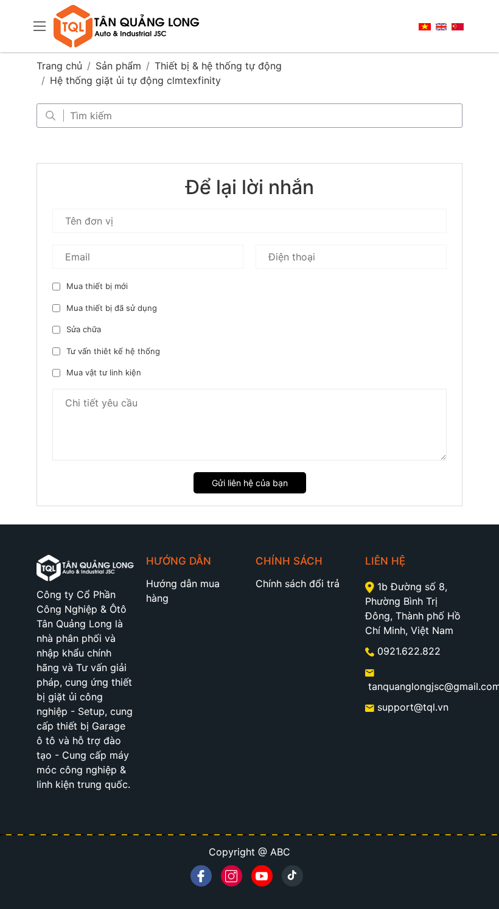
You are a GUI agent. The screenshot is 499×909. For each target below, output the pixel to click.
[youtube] (262, 875)
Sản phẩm (118, 66)
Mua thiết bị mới (97, 286)
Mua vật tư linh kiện (103, 372)
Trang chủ (59, 66)
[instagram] (231, 875)
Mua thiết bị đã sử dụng (111, 308)
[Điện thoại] (371, 651)
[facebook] (201, 875)
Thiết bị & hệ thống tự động (218, 66)
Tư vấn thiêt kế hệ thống (113, 351)
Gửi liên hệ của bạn (250, 483)
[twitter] (292, 875)
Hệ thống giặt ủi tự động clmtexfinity (135, 80)
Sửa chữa (83, 329)
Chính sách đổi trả (298, 583)
